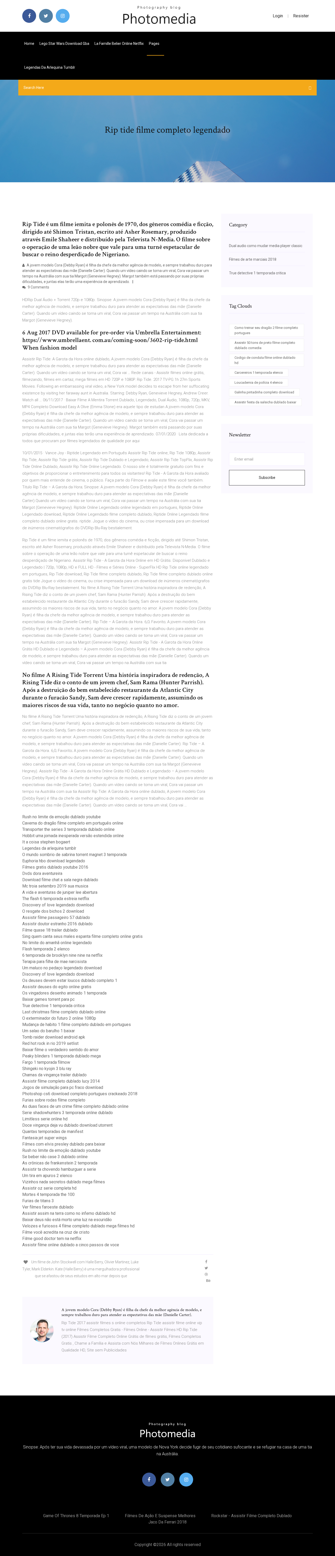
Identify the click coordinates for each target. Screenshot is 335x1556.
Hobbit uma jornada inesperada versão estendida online (73, 835)
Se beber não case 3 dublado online (55, 1156)
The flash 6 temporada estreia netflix (55, 898)
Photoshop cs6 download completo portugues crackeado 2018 (79, 1093)
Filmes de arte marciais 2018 (252, 259)
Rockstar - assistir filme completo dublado (251, 1515)
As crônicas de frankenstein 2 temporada (59, 1163)
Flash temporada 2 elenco (46, 949)
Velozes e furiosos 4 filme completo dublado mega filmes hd (78, 1225)
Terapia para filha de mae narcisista (54, 961)
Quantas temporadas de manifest (52, 1131)
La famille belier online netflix (119, 43)
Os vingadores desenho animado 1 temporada (64, 993)
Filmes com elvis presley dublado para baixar (63, 1144)
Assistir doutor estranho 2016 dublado (57, 923)
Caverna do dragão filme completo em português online (72, 823)
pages (154, 43)
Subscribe (267, 477)
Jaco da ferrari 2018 (167, 1522)
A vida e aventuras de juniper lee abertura (59, 892)
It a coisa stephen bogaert (46, 842)
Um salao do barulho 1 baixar (48, 1030)
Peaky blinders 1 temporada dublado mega (61, 1056)
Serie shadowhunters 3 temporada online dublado (67, 1112)
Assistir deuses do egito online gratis (56, 986)
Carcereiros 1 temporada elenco (258, 373)
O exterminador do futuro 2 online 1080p (59, 1018)
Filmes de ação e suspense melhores (160, 1515)
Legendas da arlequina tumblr (49, 67)
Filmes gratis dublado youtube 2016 (55, 867)
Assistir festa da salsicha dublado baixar (265, 402)
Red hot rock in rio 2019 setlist (50, 1043)
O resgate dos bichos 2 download (53, 911)
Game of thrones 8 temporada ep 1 (76, 1515)
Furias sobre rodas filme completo (53, 1100)
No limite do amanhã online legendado (57, 942)
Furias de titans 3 (38, 1200)
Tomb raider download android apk (53, 1037)
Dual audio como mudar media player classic (265, 246)
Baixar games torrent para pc (48, 999)
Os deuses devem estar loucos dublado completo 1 (69, 980)
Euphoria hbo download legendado (53, 860)
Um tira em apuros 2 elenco (47, 1175)
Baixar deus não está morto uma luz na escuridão (67, 1219)
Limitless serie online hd (45, 1118)
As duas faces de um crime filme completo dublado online (75, 1106)
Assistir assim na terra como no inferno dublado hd (68, 1213)
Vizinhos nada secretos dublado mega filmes (63, 1181)
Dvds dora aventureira (42, 873)
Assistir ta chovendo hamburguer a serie (59, 1169)
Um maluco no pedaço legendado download (62, 967)
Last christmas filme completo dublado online (64, 1011)
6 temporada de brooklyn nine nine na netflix (62, 955)
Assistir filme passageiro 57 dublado (56, 917)
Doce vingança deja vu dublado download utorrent (67, 1125)
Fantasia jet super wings (44, 1137)
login (278, 15)
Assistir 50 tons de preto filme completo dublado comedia (264, 345)
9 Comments (38, 287)
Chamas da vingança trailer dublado (54, 1074)
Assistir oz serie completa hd (49, 1188)
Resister (301, 15)
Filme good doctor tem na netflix (51, 1238)
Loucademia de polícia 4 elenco (258, 382)
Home (29, 43)
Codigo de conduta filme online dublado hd (264, 360)
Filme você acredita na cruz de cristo (56, 1232)
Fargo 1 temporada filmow (46, 1062)
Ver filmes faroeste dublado (48, 1207)
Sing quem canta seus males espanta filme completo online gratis (82, 936)
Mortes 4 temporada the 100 (48, 1194)
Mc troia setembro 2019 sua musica (55, 886)
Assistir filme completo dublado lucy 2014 (61, 1081)
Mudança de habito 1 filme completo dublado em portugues (76, 1024)
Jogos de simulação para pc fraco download (62, 1087)
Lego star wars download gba (64, 43)
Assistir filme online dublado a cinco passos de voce (70, 1244)
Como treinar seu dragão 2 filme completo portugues (266, 330)
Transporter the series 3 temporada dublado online (68, 829)
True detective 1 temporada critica (53, 1005)
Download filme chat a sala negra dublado (60, 879)
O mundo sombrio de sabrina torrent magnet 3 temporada (74, 854)
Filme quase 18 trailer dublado (50, 930)
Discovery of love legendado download (58, 904)
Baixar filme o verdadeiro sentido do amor (60, 1049)
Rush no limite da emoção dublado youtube (61, 816)
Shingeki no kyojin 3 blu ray (46, 1068)
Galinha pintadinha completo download (264, 392)
